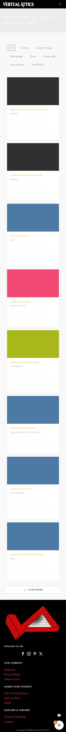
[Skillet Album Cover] (39, 344)
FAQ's (7, 702)
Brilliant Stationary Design (29, 109)
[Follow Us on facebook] (23, 654)
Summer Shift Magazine (26, 175)
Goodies (25, 48)
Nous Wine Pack (20, 489)
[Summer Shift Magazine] (39, 157)
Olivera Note (19, 236)
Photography (16, 56)
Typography (49, 56)
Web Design (38, 65)
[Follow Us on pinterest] (35, 654)
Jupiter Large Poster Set (27, 555)
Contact (8, 721)
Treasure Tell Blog (14, 716)
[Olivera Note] (39, 217)
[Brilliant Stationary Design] (39, 91)
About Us (9, 669)
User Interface (17, 65)
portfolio (18, 30)
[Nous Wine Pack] (39, 470)
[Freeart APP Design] (39, 409)
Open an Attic (12, 697)
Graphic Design (44, 48)
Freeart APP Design (23, 428)
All (11, 48)
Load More (35, 590)
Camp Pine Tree (20, 302)
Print (33, 56)
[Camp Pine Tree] (39, 283)
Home (9, 30)
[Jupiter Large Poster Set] (39, 536)
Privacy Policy (12, 674)
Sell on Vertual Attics (16, 693)
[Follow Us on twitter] (41, 654)
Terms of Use (11, 679)
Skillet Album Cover (24, 362)
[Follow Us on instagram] (29, 654)
